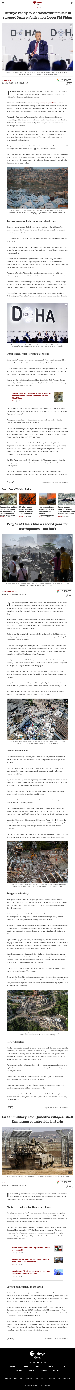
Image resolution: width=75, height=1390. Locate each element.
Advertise (52, 1378)
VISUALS (56, 1371)
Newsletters (18, 1378)
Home (34, 7)
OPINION (44, 1370)
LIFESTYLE (62, 1366)
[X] (30, 1362)
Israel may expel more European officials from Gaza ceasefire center (30, 1260)
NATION (12, 1366)
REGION (25, 1366)
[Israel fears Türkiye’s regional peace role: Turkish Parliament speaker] (58, 1272)
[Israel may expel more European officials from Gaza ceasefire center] (58, 1260)
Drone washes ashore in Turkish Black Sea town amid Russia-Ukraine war (66, 510)
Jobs (36, 1378)
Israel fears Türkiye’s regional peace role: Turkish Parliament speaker (31, 1272)
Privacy (43, 1378)
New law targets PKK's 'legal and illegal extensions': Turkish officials (26, 510)
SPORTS (31, 1370)
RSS (59, 1378)
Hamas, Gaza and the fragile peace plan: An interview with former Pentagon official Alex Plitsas (31, 395)
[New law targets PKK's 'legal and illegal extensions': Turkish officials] (28, 499)
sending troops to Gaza (48, 102)
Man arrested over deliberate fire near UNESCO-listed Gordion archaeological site (47, 511)
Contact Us (28, 1378)
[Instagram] (34, 1362)
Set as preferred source (66, 79)
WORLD (37, 1366)
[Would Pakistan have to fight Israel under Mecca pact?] (58, 1248)
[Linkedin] (45, 1362)
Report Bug (66, 1378)
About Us (8, 1378)
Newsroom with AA (10, 592)
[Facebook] (41, 1362)
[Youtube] (38, 1362)
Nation (40, 7)
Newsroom (7, 80)
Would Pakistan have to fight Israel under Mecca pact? (31, 1248)
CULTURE (19, 1370)
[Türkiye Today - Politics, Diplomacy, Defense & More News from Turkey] (37, 3)
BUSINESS (50, 1366)
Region (13, 401)
